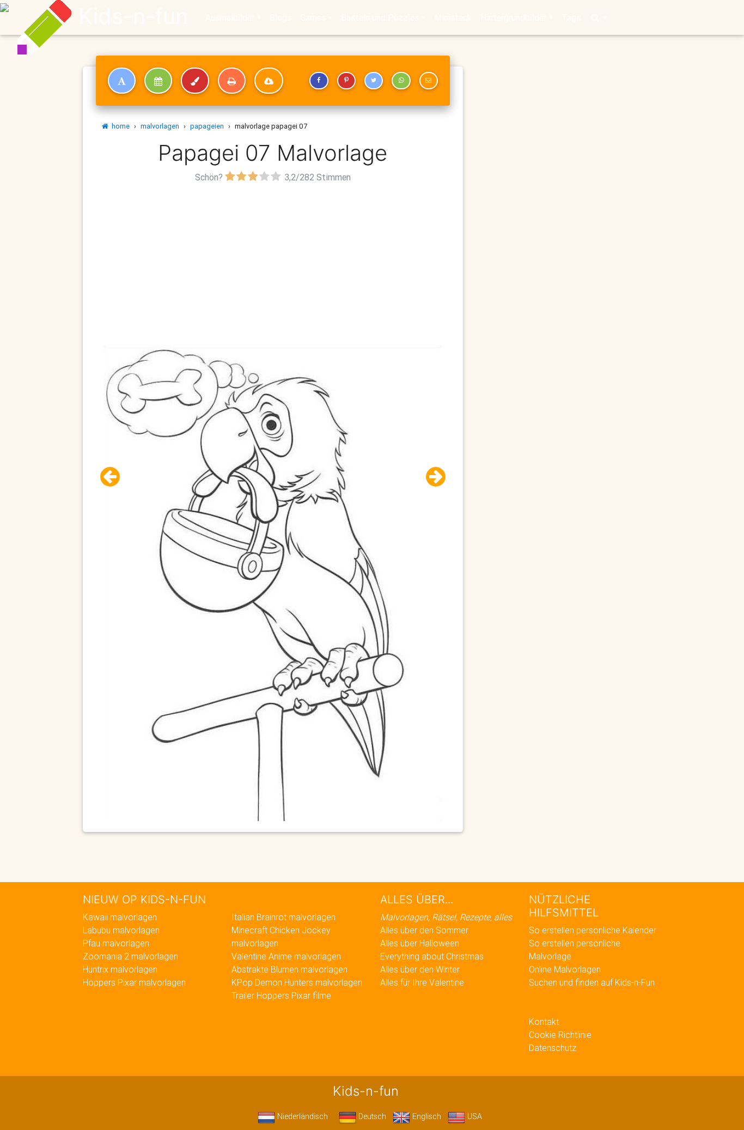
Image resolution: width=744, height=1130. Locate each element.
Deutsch (371, 1116)
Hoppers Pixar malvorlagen (134, 982)
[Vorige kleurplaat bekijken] (114, 477)
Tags (571, 17)
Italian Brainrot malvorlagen (283, 917)
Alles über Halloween (419, 943)
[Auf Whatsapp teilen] (401, 80)
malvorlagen (160, 126)
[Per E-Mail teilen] (428, 80)
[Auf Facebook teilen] (318, 80)
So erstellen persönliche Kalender (592, 930)
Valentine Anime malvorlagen (286, 956)
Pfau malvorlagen (116, 943)
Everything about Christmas (432, 956)
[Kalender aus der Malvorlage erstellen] (158, 81)
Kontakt (544, 1021)
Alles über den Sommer (424, 930)
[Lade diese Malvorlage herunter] (268, 81)
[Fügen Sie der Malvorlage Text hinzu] (122, 81)
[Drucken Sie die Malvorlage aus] (232, 81)
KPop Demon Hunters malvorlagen (296, 982)
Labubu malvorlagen (121, 930)
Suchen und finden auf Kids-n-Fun (592, 982)
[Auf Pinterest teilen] (346, 80)
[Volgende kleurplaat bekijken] (431, 477)
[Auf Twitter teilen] (373, 80)
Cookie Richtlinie (560, 1034)
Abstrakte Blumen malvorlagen (289, 969)
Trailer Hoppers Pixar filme (281, 995)
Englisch (425, 1116)
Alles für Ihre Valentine (422, 982)
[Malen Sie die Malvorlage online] (195, 81)
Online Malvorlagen (565, 969)
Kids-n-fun (133, 16)
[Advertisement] (273, 262)
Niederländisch (301, 1116)
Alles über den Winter (420, 969)
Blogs (280, 17)
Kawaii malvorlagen (120, 917)
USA (473, 1116)
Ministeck (453, 17)
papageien (207, 126)
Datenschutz (552, 1047)
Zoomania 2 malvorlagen (130, 956)
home (119, 126)
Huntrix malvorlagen (120, 969)
